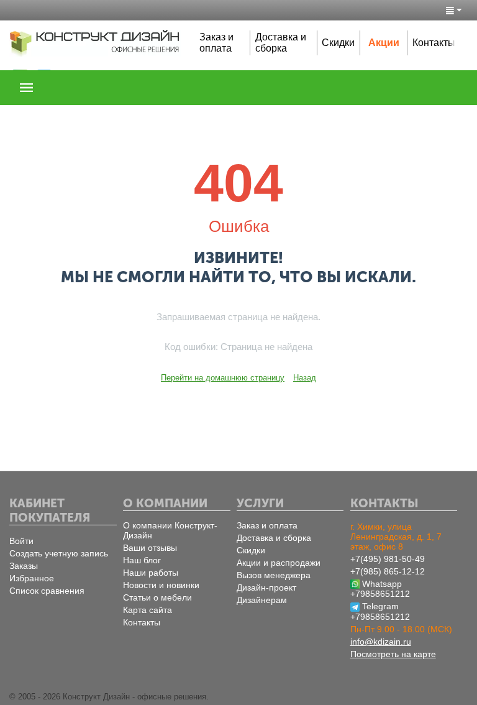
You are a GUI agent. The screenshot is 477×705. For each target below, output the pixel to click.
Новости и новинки (161, 585)
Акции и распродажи (278, 563)
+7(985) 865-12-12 (387, 571)
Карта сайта (147, 610)
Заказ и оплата (216, 42)
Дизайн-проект (266, 587)
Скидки (338, 42)
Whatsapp (382, 584)
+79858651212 (380, 594)
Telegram (380, 606)
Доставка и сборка (280, 42)
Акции (383, 42)
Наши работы (150, 573)
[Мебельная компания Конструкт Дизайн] (95, 42)
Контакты (433, 42)
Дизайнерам (262, 600)
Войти (21, 541)
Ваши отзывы (150, 548)
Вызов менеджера (274, 575)
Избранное (31, 578)
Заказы (23, 566)
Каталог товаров (26, 87)
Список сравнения (46, 591)
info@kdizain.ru (380, 642)
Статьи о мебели (157, 597)
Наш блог (142, 560)
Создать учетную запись (58, 553)
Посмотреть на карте (393, 654)
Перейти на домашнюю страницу (222, 377)
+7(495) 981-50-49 (387, 559)
